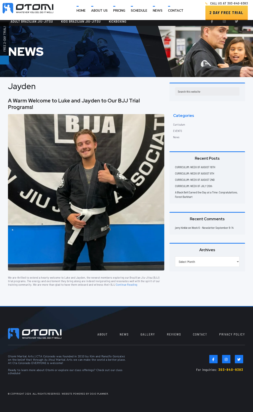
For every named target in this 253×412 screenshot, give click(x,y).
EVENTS (177, 130)
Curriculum (179, 124)
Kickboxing (117, 21)
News (176, 137)
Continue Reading (126, 284)
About (102, 334)
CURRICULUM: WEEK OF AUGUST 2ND (195, 179)
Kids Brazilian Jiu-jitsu (81, 21)
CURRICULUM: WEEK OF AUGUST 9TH (194, 173)
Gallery (148, 334)
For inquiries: (219, 370)
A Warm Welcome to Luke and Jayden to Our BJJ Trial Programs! (74, 104)
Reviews (174, 334)
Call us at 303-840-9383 (229, 3)
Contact (200, 334)
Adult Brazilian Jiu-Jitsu (32, 21)
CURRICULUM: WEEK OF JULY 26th (193, 186)
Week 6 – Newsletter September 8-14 (213, 227)
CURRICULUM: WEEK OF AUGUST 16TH (195, 167)
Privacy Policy (232, 334)
